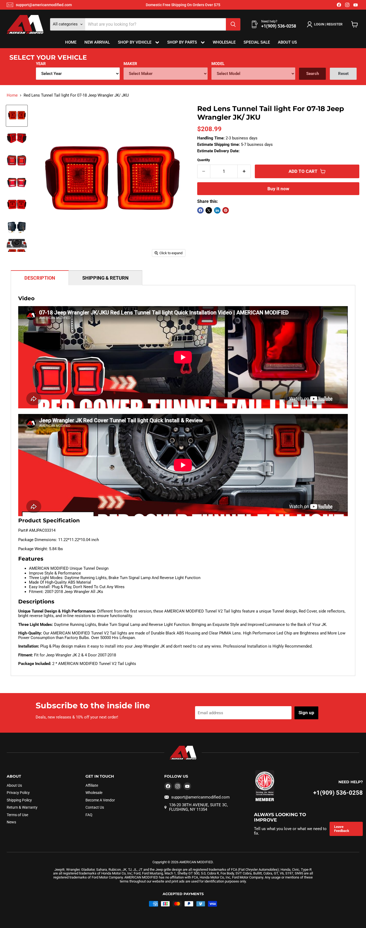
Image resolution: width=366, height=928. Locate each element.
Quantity (203, 160)
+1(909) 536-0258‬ (338, 792)
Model (218, 63)
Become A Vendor (100, 800)
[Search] (233, 24)
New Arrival (97, 42)
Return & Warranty (22, 807)
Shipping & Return (105, 278)
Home (70, 42)
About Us (287, 42)
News (11, 822)
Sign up (306, 712)
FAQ (88, 815)
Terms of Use (17, 815)
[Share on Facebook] (200, 210)
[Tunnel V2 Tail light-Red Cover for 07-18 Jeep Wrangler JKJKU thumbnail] (16, 115)
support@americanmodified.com (44, 5)
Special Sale (257, 42)
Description (39, 278)
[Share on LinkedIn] (217, 210)
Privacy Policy (18, 792)
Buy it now (278, 188)
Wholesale (224, 42)
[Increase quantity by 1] (244, 171)
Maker (130, 63)
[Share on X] (209, 210)
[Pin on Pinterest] (225, 210)
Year (41, 63)
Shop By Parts (182, 42)
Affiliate (91, 785)
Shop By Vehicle (135, 42)
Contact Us (94, 807)
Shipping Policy (19, 800)
